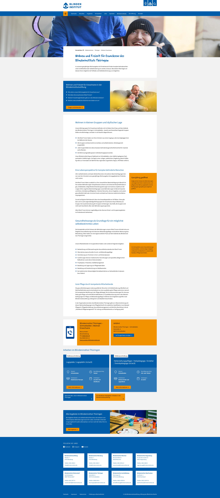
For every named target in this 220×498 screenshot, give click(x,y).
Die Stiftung (132, 14)
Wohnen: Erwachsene (106, 50)
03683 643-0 (96, 480)
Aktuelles (81, 14)
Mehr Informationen (74, 387)
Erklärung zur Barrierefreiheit (96, 494)
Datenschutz (83, 494)
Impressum (74, 494)
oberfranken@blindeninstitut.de (145, 483)
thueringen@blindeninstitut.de (97, 483)
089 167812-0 (120, 463)
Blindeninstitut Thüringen (96, 473)
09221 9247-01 (145, 480)
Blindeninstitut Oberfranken (145, 473)
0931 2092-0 (72, 463)
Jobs (105, 14)
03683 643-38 (86, 336)
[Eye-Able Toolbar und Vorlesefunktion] (146, 3)
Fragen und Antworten (74, 107)
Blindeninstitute (121, 14)
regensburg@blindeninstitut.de (145, 465)
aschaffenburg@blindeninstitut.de (122, 483)
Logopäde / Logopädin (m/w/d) (79, 362)
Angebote (89, 14)
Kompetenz (98, 14)
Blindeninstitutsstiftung (71, 456)
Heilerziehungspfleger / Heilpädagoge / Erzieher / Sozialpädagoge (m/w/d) (134, 362)
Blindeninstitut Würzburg (96, 456)
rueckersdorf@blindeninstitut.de (73, 483)
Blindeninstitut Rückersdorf (72, 473)
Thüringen (97, 50)
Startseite (74, 14)
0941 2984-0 (145, 463)
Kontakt (140, 14)
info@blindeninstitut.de (71, 465)
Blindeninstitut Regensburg (144, 456)
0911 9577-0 (72, 480)
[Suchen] (155, 3)
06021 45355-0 (121, 480)
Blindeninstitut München (119, 456)
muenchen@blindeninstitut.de (121, 465)
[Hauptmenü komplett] (65, 13)
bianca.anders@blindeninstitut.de (90, 340)
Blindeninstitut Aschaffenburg (121, 473)
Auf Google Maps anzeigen (123, 335)
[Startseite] (83, 50)
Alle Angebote (72, 429)
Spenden (112, 14)
